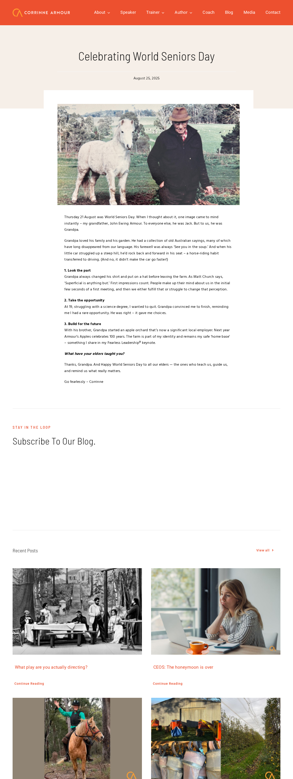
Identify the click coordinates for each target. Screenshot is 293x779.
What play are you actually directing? (51, 667)
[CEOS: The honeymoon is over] (215, 611)
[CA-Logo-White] (41, 10)
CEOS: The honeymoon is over (183, 667)
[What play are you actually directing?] (77, 611)
